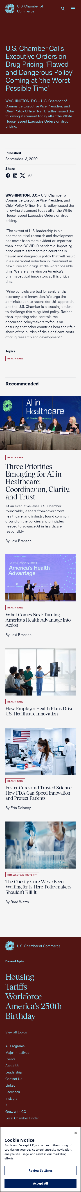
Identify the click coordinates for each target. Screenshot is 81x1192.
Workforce (23, 996)
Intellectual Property (22, 875)
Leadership (13, 1072)
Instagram (12, 1098)
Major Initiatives (17, 1052)
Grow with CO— (17, 1111)
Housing (19, 976)
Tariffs (16, 986)
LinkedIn (11, 1085)
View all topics (16, 1032)
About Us (12, 1066)
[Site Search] (63, 8)
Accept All (40, 1183)
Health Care (15, 358)
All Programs (14, 1046)
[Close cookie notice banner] (76, 1133)
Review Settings (40, 1170)
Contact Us (13, 1079)
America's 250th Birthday (33, 1011)
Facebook (12, 1092)
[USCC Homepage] (40, 945)
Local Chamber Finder (21, 1118)
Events (10, 1059)
